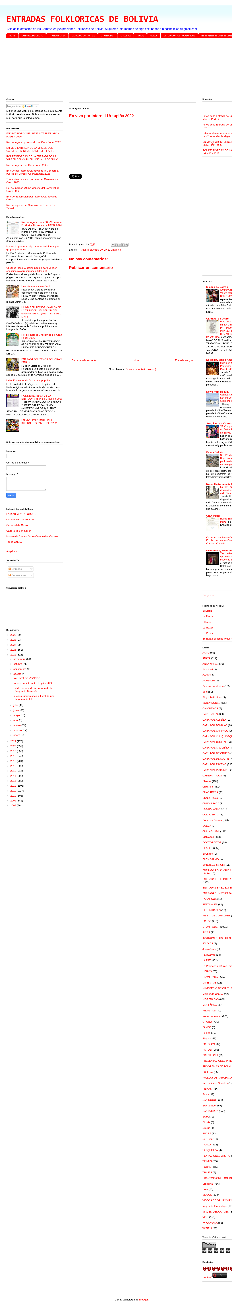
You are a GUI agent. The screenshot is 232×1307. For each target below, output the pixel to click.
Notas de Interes (211, 1016)
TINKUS (207, 1161)
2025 (13, 639)
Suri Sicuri (208, 1138)
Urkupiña (116, 249)
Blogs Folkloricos (212, 697)
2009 (13, 800)
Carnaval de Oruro (17, 525)
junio (16, 710)
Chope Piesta (210, 797)
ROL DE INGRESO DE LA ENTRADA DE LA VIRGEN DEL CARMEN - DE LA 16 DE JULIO (32, 158)
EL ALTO (207, 848)
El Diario (207, 610)
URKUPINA (126, 36)
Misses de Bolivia (217, 286)
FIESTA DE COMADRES (216, 915)
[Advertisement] (115, 69)
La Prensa (208, 633)
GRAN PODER (107, 36)
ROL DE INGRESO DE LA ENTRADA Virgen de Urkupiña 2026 (42, 397)
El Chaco (207, 853)
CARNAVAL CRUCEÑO (215, 747)
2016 (13, 765)
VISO (205, 1217)
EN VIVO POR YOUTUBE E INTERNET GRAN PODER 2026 (39, 422)
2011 (13, 790)
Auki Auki (207, 669)
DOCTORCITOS (211, 842)
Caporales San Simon (18, 530)
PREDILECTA (210, 1055)
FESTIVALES (210, 904)
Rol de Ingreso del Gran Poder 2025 (27, 165)
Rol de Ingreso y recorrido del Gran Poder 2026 (33, 142)
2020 (13, 746)
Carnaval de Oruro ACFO (20, 519)
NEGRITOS (209, 1010)
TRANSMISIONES (57, 36)
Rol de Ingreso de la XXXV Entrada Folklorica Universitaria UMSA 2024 (41, 224)
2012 (13, 785)
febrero (17, 730)
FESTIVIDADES (211, 910)
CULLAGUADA (210, 831)
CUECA (206, 825)
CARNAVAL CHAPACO (215, 730)
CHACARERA (210, 792)
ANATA (206, 658)
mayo (16, 715)
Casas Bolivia (214, 452)
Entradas (16, 568)
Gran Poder (213, 515)
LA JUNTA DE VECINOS (26, 678)
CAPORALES (210, 714)
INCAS (206, 932)
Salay (205, 1094)
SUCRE (206, 1133)
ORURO (207, 1021)
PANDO (206, 1027)
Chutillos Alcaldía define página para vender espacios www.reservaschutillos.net (31, 269)
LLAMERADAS (210, 977)
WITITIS (207, 1228)
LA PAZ (206, 960)
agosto (17, 673)
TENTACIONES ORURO (216, 1155)
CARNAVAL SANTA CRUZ (83, 36)
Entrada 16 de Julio (213, 864)
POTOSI (207, 1049)
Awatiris (206, 674)
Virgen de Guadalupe (214, 1206)
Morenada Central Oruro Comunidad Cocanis (32, 536)
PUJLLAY (207, 1072)
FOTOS (140, 36)
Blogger (143, 1299)
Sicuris (206, 1122)
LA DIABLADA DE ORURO (21, 513)
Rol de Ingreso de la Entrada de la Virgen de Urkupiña (32, 689)
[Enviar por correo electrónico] (113, 245)
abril (16, 720)
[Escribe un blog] (116, 245)
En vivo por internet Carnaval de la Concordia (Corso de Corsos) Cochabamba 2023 (32, 172)
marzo (17, 725)
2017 (13, 761)
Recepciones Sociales (215, 1083)
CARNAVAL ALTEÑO (214, 719)
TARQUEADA (210, 1150)
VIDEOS (154, 36)
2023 (13, 649)
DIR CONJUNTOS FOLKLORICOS (179, 36)
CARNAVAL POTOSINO (215, 769)
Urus (205, 1189)
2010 (13, 795)
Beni (205, 691)
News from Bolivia (217, 391)
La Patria (207, 616)
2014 (13, 775)
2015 (13, 770)
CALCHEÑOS (210, 708)
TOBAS (206, 1166)
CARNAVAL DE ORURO (32, 36)
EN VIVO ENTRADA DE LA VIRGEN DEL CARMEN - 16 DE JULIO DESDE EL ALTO (30, 149)
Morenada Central (212, 993)
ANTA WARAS (210, 663)
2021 (13, 741)
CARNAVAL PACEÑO (214, 764)
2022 (13, 654)
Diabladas (208, 836)
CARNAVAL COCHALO (215, 742)
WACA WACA (210, 1222)
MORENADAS (210, 999)
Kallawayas (208, 954)
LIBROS (207, 971)
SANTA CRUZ (210, 1111)
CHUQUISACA (210, 803)
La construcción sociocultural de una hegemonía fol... (34, 697)
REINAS (207, 1088)
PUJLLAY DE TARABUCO (217, 1077)
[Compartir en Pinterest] (127, 245)
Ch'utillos (207, 786)
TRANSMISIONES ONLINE (93, 249)
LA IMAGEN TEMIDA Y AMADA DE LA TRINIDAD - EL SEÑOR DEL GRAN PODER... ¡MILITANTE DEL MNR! (41, 312)
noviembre (19, 658)
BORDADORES (211, 702)
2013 (13, 780)
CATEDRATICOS (212, 775)
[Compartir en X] (120, 245)
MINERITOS (209, 982)
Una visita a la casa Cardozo (37, 286)
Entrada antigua (184, 360)
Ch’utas (206, 781)
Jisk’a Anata (209, 949)
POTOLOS (208, 1044)
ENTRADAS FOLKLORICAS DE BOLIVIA (82, 19)
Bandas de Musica (213, 686)
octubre (18, 663)
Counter (207, 1276)
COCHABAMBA (211, 808)
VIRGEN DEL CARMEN (215, 1211)
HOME (12, 36)
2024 (13, 644)
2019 (13, 751)
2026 (13, 634)
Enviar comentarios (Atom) (140, 369)
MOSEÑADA (209, 1004)
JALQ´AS (207, 943)
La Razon (208, 627)
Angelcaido (12, 551)
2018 (13, 755)
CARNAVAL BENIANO (214, 725)
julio (16, 705)
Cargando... (209, 595)
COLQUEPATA (210, 814)
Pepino (206, 1032)
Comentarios (18, 575)
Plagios (206, 1038)
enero (17, 734)
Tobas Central (14, 541)
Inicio (136, 360)
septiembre (20, 668)
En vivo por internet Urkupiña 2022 (33, 683)
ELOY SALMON (211, 859)
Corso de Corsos (212, 820)
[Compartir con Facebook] (123, 245)
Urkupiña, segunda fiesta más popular (28, 380)
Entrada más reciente (84, 360)
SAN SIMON (209, 1105)
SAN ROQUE (210, 1099)
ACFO (206, 652)
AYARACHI (208, 680)
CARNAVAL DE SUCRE (215, 758)
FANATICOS (209, 898)
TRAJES (207, 1172)
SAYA (205, 1116)
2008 (13, 805)
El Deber (207, 621)
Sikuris (206, 1127)
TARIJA (206, 1144)
